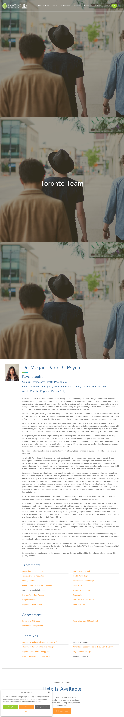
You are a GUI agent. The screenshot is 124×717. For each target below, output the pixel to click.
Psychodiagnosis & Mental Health (86, 621)
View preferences (42, 707)
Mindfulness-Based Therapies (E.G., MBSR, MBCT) (93, 647)
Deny (26, 707)
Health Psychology (80, 576)
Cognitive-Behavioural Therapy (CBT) (36, 652)
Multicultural (77, 585)
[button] (49, 692)
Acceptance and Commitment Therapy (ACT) (39, 642)
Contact (114, 5)
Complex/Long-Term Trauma (33, 595)
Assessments (77, 6)
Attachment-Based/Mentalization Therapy (38, 647)
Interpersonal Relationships (83, 581)
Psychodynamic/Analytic (82, 652)
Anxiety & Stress (28, 581)
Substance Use (79, 604)
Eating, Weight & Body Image (84, 571)
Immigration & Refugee (31, 621)
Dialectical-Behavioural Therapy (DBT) (37, 656)
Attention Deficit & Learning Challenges (37, 585)
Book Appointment (62, 711)
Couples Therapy (28, 600)
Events (106, 6)
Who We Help (43, 6)
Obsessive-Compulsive (82, 590)
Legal (25, 711)
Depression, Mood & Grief (32, 604)
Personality (77, 595)
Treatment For (65, 6)
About (99, 6)
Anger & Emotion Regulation (33, 576)
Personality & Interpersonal (32, 626)
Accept (10, 707)
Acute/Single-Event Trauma (32, 571)
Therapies (54, 6)
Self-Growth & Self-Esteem (83, 600)
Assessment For (89, 6)
